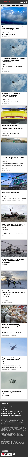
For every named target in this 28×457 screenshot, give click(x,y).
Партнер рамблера (12, 450)
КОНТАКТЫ (4, 409)
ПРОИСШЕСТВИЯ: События (9, 335)
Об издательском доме (7, 406)
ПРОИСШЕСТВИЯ (6, 36)
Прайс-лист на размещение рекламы (11, 411)
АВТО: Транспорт (6, 170)
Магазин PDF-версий (7, 413)
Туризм (4, 397)
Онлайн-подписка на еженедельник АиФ (12, 408)
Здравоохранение (7, 302)
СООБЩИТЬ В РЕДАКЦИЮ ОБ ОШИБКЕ (11, 415)
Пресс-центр (17, 413)
